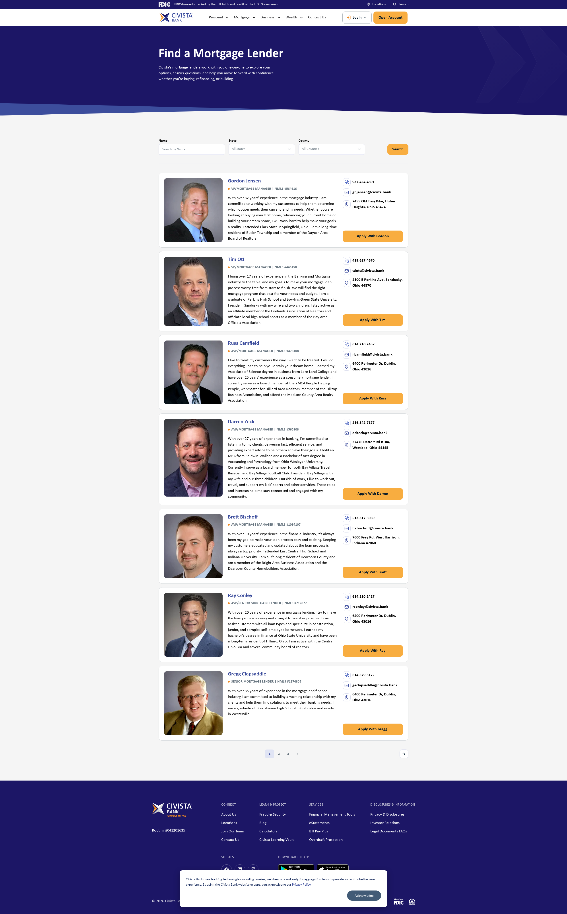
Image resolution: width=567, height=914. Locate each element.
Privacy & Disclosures (387, 814)
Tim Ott (236, 259)
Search (403, 4)
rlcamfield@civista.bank (372, 354)
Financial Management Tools (332, 814)
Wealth (291, 17)
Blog (262, 823)
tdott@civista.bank (368, 271)
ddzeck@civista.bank (370, 433)
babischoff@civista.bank (372, 528)
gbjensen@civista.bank (371, 192)
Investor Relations (385, 823)
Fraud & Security (272, 814)
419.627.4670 (363, 260)
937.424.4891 (363, 182)
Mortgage (242, 17)
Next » (404, 754)
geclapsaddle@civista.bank (375, 685)
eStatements (319, 823)
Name (163, 141)
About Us (228, 814)
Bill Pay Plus (318, 831)
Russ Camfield (243, 343)
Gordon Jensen (244, 181)
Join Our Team (232, 831)
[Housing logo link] (412, 902)
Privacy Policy (301, 884)
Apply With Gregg (372, 729)
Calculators (268, 831)
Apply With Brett (373, 572)
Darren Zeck (241, 422)
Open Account (390, 18)
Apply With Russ (372, 398)
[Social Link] (226, 869)
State (233, 141)
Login (357, 18)
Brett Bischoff (243, 517)
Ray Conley (240, 595)
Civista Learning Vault (276, 840)
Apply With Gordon (373, 236)
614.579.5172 (363, 675)
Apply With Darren (372, 494)
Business (267, 17)
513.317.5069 (363, 518)
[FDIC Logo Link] (399, 902)
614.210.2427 (363, 597)
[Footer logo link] (172, 816)
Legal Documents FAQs (388, 831)
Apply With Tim (373, 320)
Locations (378, 4)
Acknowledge (364, 895)
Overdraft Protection (326, 840)
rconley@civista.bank (370, 607)
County (304, 141)
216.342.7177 (363, 423)
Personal (216, 17)
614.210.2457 (363, 344)
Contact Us (317, 17)
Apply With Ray (373, 651)
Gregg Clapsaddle (247, 674)
